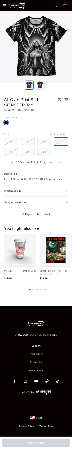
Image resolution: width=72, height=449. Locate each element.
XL (11, 151)
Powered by (27, 392)
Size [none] (6, 134)
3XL (44, 151)
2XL (28, 151)
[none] (57, 134)
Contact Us (36, 362)
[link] (20, 250)
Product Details (12, 190)
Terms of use (46, 426)
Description (10, 173)
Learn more (54, 162)
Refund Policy (36, 370)
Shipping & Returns (15, 202)
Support (36, 345)
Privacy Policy (26, 426)
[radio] (11, 141)
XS (11, 141)
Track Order (36, 354)
